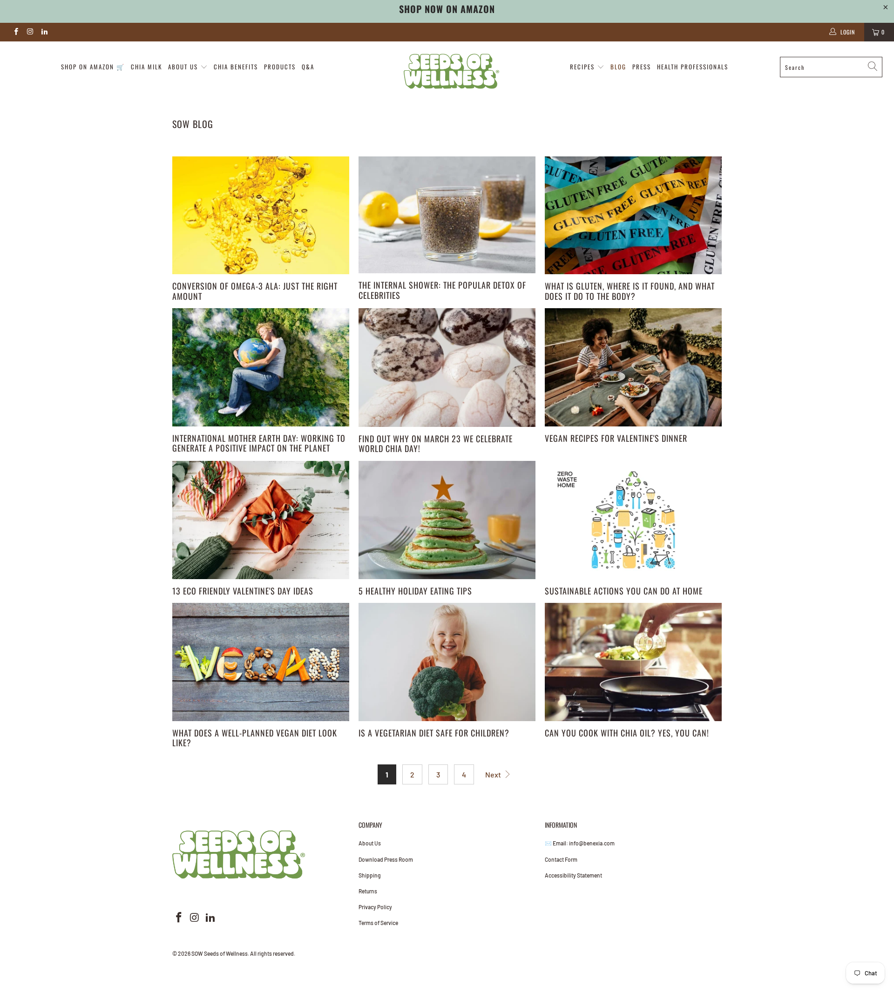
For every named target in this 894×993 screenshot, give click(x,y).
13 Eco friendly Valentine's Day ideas (242, 591)
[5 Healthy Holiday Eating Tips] (447, 520)
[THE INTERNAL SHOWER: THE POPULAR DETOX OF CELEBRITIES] (447, 215)
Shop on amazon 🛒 (93, 66)
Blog (618, 66)
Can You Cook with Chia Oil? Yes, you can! (627, 733)
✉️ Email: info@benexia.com (580, 843)
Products (280, 66)
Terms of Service (378, 922)
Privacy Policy (375, 907)
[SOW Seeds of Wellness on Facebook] (16, 32)
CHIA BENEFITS (236, 66)
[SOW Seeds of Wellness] (451, 71)
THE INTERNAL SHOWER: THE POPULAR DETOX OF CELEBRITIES (442, 290)
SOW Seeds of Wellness (219, 953)
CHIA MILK (146, 66)
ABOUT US (184, 66)
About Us (370, 843)
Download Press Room (386, 859)
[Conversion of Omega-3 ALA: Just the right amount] (260, 215)
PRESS (641, 66)
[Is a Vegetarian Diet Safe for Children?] (447, 662)
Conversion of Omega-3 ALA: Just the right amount (255, 291)
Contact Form (561, 859)
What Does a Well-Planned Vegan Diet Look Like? (254, 738)
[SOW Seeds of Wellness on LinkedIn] (44, 32)
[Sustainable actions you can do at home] (633, 520)
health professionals (692, 66)
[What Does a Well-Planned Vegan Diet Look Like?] (260, 662)
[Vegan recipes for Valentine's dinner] (633, 367)
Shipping (370, 875)
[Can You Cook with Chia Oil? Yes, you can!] (633, 662)
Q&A (308, 66)
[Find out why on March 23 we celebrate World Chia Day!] (447, 367)
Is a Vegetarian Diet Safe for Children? (434, 733)
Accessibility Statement (573, 875)
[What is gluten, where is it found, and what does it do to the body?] (633, 215)
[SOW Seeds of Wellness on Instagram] (30, 32)
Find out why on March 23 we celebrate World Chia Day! (436, 443)
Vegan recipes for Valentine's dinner (616, 438)
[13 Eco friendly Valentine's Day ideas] (260, 520)
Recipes (583, 66)
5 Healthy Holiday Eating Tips (415, 591)
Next (493, 774)
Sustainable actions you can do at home (624, 591)
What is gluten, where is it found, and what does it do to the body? (630, 291)
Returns (368, 891)
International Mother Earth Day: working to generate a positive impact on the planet (258, 443)
